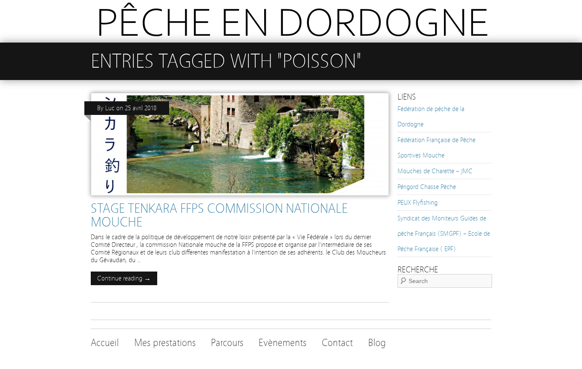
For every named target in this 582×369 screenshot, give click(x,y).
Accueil (105, 343)
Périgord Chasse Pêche (427, 187)
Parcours (227, 343)
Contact (337, 343)
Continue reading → (124, 278)
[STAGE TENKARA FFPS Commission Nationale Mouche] (240, 198)
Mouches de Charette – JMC (435, 171)
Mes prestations (165, 343)
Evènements (282, 343)
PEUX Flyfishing (418, 202)
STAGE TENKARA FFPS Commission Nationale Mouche (219, 215)
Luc (110, 108)
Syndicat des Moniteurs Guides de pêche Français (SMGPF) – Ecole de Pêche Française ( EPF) (444, 234)
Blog (377, 343)
